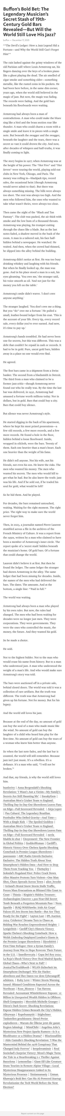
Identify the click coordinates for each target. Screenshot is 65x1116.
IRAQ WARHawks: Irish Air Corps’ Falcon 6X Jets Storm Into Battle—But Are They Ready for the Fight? (32, 912)
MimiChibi (32, 1027)
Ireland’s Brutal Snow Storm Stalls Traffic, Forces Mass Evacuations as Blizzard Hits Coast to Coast (32, 890)
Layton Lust (37, 916)
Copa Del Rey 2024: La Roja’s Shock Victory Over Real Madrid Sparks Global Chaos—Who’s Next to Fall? (32, 959)
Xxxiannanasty (38, 1074)
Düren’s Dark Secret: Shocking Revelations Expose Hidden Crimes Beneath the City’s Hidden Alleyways (32, 1010)
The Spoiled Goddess (40, 821)
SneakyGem (49, 796)
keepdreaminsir (42, 1048)
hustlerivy (9, 787)
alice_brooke (53, 881)
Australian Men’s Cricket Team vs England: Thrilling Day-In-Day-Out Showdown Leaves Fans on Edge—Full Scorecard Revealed (32, 805)
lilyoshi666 (49, 941)
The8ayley (43, 869)
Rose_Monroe (26, 988)
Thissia (17, 894)
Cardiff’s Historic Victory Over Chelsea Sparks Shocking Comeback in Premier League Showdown (31, 847)
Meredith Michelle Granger (42, 1001)
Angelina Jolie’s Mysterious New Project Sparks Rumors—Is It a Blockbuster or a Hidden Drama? (32, 1031)
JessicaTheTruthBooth (16, 967)
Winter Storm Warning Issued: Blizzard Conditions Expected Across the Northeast (31, 984)
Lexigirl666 (9, 928)
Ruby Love (23, 980)
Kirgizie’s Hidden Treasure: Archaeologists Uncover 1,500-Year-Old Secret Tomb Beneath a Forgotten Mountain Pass (30, 899)
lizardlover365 (26, 954)
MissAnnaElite (53, 1035)
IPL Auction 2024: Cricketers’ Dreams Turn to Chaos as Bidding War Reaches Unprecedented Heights (32, 920)
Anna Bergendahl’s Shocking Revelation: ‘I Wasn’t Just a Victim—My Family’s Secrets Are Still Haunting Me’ (32, 792)
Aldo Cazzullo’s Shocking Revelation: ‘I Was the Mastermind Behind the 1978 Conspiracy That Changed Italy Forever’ (32, 1044)
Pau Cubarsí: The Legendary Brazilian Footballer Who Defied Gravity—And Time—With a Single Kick (29, 817)
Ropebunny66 (26, 1014)
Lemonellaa (24, 1061)
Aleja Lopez (55, 809)
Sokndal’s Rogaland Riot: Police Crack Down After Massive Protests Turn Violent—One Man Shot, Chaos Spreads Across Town (31, 877)
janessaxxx (9, 856)
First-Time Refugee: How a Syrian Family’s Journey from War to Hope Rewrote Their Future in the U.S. (32, 950)
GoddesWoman (35, 843)
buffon (6, 40)
